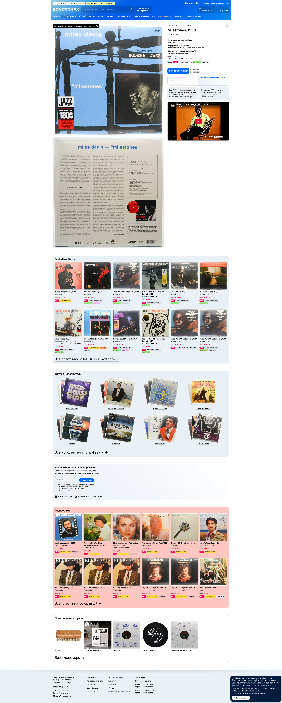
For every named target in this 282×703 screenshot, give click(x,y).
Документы (140, 677)
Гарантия (112, 681)
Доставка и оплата (116, 677)
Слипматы (91, 684)
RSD (129, 16)
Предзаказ (109, 16)
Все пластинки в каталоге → (87, 359)
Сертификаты (164, 16)
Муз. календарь (194, 16)
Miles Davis (173, 34)
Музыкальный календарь (119, 691)
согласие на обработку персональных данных (77, 484)
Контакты (112, 684)
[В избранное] (227, 26)
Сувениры (178, 16)
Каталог (60, 16)
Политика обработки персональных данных (145, 685)
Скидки (98, 16)
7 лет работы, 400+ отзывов (69, 3)
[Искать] (130, 9)
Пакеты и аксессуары (145, 16)
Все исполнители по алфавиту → (81, 452)
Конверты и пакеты (95, 681)
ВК (56, 696)
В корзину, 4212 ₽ (178, 70)
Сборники (120, 16)
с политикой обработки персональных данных (71, 489)
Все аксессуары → (70, 657)
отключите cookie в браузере (243, 686)
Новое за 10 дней (80, 16)
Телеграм (66, 696)
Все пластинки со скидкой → (78, 603)
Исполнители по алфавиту (143, 9)
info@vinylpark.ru (208, 3)
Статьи (111, 688)
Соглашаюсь (241, 698)
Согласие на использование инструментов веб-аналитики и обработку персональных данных (254, 689)
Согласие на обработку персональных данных (145, 691)
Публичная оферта (143, 681)
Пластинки (91, 677)
